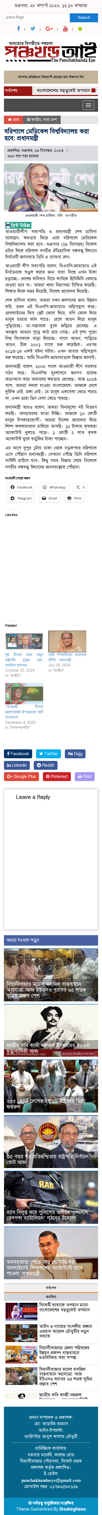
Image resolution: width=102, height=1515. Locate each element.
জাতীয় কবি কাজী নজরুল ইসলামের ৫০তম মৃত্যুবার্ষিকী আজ (48, 1048)
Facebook (19, 753)
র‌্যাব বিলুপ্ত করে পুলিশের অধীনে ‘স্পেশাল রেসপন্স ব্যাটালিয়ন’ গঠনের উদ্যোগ (47, 1215)
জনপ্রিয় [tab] (51, 1296)
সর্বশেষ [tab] (51, 1288)
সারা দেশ (50, 119)
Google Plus (24, 776)
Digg (77, 753)
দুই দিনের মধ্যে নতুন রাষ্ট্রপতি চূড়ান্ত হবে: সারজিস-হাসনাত (24, 660)
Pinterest (59, 776)
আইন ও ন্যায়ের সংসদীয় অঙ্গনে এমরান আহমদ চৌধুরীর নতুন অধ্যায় (65, 1331)
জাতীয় (36, 119)
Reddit (47, 765)
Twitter (50, 753)
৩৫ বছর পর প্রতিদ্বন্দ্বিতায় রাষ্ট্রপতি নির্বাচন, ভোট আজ (48, 1159)
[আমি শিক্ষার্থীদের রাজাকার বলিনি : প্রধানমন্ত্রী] (67, 641)
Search (84, 17)
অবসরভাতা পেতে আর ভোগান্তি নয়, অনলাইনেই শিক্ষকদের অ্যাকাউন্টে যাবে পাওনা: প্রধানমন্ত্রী (45, 1268)
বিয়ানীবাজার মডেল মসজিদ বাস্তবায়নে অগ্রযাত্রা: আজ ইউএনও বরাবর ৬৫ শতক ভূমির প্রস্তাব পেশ (46, 990)
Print (87, 776)
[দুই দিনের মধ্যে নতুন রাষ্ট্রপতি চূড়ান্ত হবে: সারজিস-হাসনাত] (24, 641)
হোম (15, 119)
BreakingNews (72, 1509)
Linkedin (19, 765)
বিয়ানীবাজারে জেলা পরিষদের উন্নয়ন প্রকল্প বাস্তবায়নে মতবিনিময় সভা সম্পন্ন (64, 1352)
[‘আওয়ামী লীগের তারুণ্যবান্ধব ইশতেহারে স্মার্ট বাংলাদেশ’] (24, 694)
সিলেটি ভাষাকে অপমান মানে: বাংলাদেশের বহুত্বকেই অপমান (64, 1307)
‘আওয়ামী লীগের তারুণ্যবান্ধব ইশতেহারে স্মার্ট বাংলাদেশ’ (24, 712)
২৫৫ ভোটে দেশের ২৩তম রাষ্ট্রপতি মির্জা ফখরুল (46, 1104)
